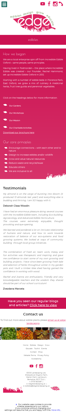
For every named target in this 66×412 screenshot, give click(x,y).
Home (25, 340)
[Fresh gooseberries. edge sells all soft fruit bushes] (8, 329)
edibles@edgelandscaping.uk (37, 381)
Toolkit (37, 344)
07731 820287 (36, 377)
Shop (40, 347)
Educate (29, 344)
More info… (56, 410)
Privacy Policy (43, 351)
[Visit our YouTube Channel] (42, 4)
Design (40, 340)
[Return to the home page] (33, 20)
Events (44, 344)
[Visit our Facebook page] (48, 4)
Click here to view (43, 300)
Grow (47, 340)
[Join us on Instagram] (55, 4)
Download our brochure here (18, 128)
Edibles (33, 340)
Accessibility (36, 354)
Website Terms (30, 351)
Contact (33, 347)
